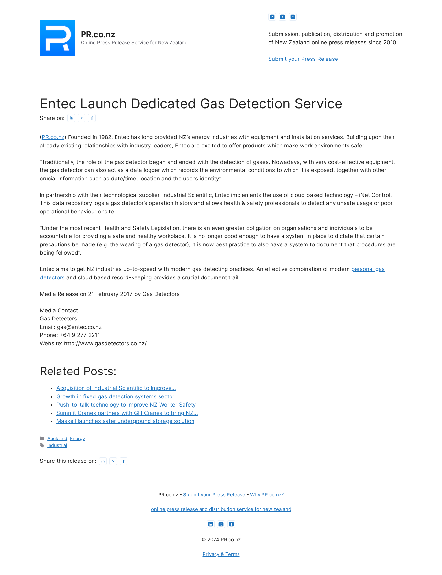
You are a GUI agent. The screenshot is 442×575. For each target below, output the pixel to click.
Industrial (57, 445)
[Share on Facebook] (92, 118)
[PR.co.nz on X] (282, 17)
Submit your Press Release (303, 59)
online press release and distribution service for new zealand (221, 509)
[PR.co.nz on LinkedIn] (272, 17)
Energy (77, 438)
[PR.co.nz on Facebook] (293, 17)
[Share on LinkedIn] (71, 118)
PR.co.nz (98, 34)
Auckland (57, 438)
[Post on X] (81, 118)
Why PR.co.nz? (267, 495)
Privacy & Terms (221, 554)
